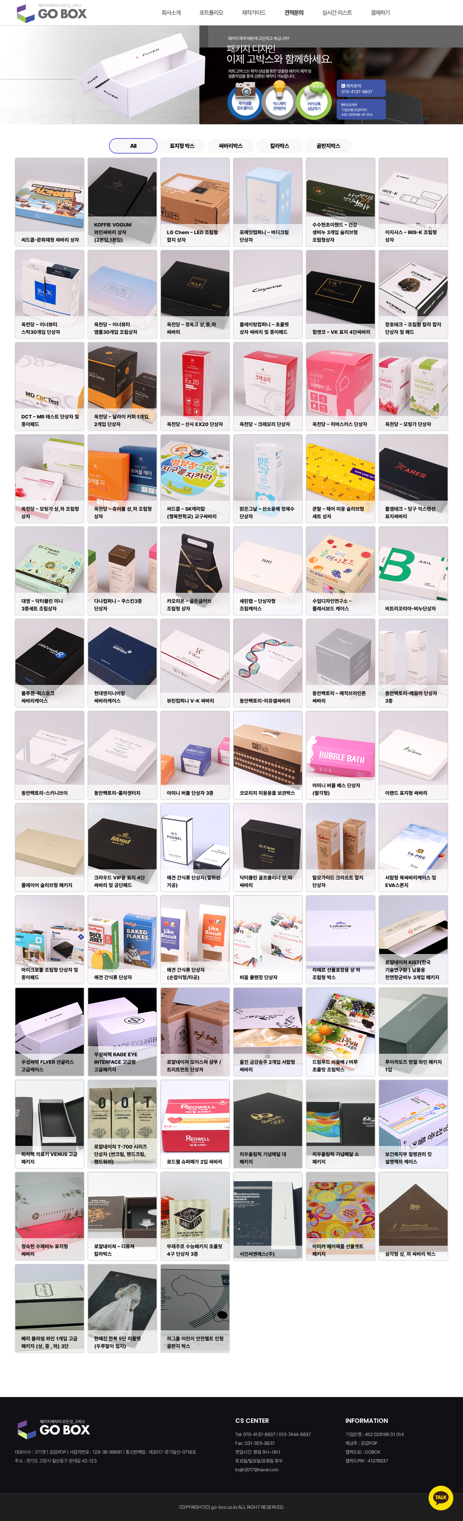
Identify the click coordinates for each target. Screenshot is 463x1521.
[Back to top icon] (436, 1476)
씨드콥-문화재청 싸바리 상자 (50, 240)
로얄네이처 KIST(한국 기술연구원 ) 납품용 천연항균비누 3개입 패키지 (412, 969)
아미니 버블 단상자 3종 (190, 793)
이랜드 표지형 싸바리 (406, 793)
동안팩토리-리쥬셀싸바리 (265, 701)
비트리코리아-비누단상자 (410, 609)
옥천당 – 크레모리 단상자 (265, 424)
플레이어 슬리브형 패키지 (46, 885)
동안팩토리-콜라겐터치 (117, 793)
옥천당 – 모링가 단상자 (408, 424)
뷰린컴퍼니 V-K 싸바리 (190, 701)
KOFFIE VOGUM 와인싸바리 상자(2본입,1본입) (112, 232)
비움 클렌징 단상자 (258, 977)
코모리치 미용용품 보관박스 (267, 793)
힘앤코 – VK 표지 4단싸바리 (341, 332)
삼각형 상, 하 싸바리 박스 (410, 1254)
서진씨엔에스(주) (257, 1254)
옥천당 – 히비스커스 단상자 (339, 424)
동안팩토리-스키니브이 (44, 793)
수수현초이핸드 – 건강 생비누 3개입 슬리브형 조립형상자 (335, 232)
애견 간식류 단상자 (113, 977)
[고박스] (52, 12)
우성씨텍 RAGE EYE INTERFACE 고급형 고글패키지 (116, 1062)
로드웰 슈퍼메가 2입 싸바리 (194, 1162)
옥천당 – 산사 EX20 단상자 (195, 424)
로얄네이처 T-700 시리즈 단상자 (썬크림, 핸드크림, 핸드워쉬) (120, 1154)
